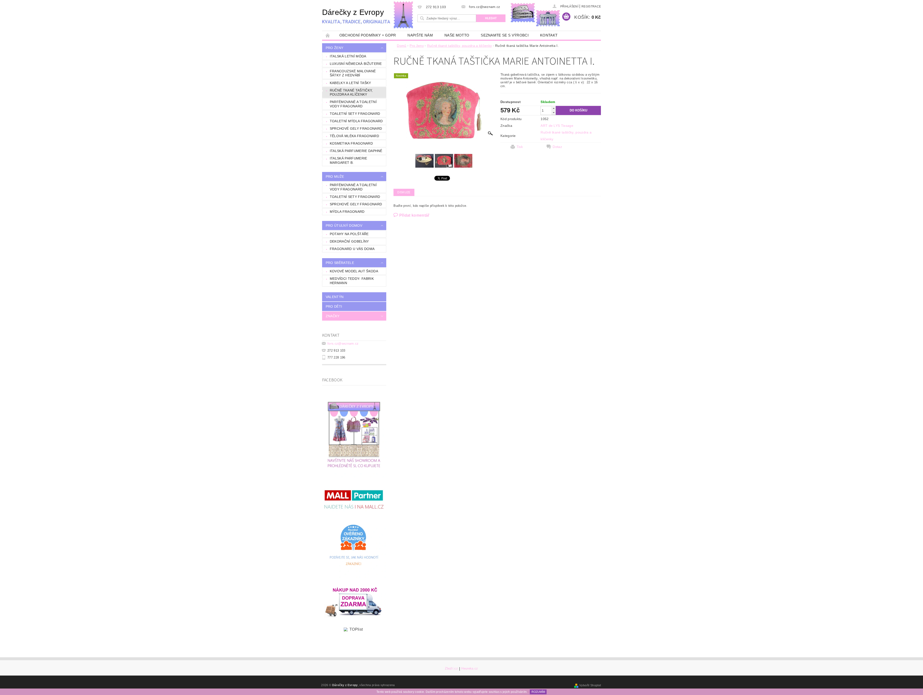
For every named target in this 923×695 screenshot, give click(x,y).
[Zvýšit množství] (553, 108)
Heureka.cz (469, 668)
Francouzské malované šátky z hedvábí (353, 73)
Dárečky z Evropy (353, 12)
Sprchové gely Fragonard (356, 128)
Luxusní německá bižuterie (356, 64)
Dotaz (557, 147)
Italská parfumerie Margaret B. (348, 160)
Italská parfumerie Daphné (356, 151)
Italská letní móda (348, 56)
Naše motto (456, 35)
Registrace (591, 6)
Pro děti (334, 306)
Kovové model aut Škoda (354, 271)
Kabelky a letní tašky (350, 83)
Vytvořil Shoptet (590, 685)
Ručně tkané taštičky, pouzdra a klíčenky (351, 92)
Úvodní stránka (328, 35)
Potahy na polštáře (349, 234)
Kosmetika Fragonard (351, 143)
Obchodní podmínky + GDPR (367, 35)
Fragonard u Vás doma (352, 249)
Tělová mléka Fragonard (354, 136)
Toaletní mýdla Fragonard (356, 121)
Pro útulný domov (344, 225)
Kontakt (548, 35)
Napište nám (420, 35)
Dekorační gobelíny (349, 241)
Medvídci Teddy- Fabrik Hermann (352, 281)
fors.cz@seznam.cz (342, 343)
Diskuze (403, 192)
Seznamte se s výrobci (505, 35)
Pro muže (335, 176)
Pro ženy (334, 48)
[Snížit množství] (553, 112)
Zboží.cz (451, 668)
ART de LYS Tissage (557, 126)
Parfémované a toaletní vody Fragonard (353, 104)
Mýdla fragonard (347, 211)
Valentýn (335, 297)
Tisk (520, 147)
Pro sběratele (340, 263)
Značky (333, 316)
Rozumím (538, 692)
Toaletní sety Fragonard (355, 114)
